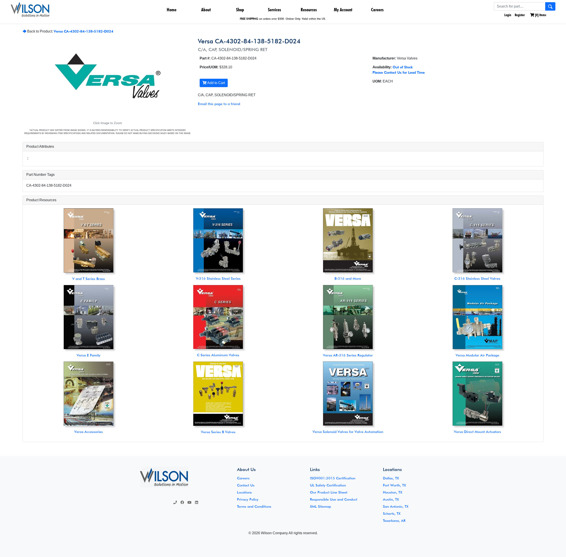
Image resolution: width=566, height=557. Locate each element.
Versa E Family (88, 355)
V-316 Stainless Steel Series (218, 278)
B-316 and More (348, 278)
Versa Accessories (88, 432)
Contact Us (245, 485)
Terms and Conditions (254, 506)
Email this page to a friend (219, 104)
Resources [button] (309, 9)
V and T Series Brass (88, 279)
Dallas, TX (391, 478)
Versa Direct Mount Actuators (477, 432)
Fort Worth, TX (394, 485)
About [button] (206, 9)
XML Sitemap (320, 506)
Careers (377, 9)
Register (520, 15)
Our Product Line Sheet (328, 492)
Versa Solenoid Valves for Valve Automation (348, 432)
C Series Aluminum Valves (218, 355)
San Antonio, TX (395, 506)
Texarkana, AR (394, 521)
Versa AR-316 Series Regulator (348, 355)
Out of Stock (403, 67)
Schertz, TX (391, 513)
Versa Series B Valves (218, 432)
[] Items (540, 15)
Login (507, 15)
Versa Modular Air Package (477, 355)
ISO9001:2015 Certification (332, 478)
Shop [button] (240, 9)
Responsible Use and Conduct (333, 499)
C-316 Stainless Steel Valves (477, 278)
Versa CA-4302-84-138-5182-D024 (83, 31)
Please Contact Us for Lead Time (399, 72)
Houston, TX (392, 492)
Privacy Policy (247, 499)
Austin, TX (391, 499)
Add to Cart (216, 83)
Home (171, 9)
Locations (244, 492)
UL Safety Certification (328, 485)
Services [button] (274, 9)
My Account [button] (343, 9)
